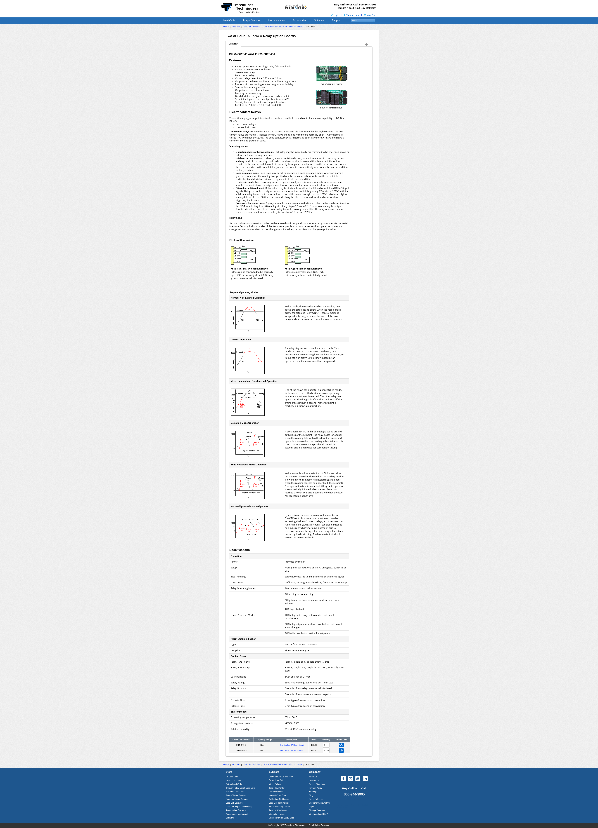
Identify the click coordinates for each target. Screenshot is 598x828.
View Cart (371, 15)
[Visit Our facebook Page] (343, 778)
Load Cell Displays (251, 27)
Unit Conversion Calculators (281, 818)
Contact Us (314, 780)
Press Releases (316, 799)
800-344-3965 (354, 794)
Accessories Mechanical (237, 814)
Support (336, 20)
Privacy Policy (315, 788)
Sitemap (312, 791)
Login (336, 15)
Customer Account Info (319, 803)
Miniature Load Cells (235, 791)
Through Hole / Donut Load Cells (240, 788)
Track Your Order (276, 788)
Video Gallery (275, 784)
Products (236, 27)
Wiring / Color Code (277, 795)
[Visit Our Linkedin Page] (365, 778)
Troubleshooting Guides (279, 806)
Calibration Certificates (279, 799)
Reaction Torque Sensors (237, 799)
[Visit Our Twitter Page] (350, 778)
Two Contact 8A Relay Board (292, 745)
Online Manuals (276, 791)
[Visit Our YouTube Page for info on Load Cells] (357, 778)
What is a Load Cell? (318, 814)
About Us (313, 777)
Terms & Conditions (278, 810)
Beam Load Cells (233, 780)
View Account (352, 15)
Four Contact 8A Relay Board (292, 750)
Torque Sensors (251, 20)
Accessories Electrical (236, 810)
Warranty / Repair (277, 814)
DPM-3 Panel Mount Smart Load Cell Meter (282, 27)
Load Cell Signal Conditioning (239, 806)
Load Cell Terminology (279, 803)
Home (226, 27)
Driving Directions (317, 784)
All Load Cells (232, 777)
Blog (311, 795)
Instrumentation (276, 20)
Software (319, 20)
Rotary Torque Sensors (236, 795)
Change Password (317, 810)
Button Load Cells (234, 784)
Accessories (299, 20)
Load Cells (229, 20)
